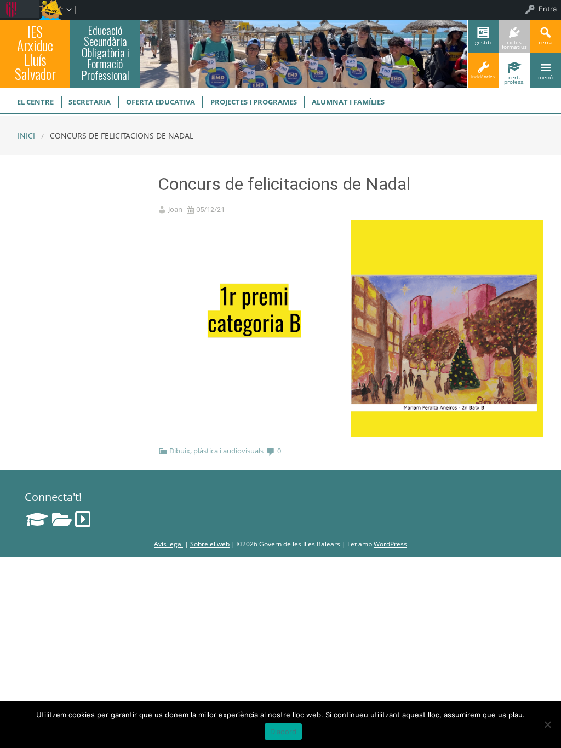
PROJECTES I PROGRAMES (253, 102)
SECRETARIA (89, 102)
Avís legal (168, 544)
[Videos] (82, 519)
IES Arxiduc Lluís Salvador (35, 52)
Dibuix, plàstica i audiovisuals (216, 451)
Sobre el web (210, 544)
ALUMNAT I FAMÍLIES (348, 102)
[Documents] (62, 519)
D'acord (283, 731)
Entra (548, 8)
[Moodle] (37, 519)
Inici (26, 135)
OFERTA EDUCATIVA (160, 102)
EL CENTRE (35, 102)
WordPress (390, 544)
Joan (175, 209)
